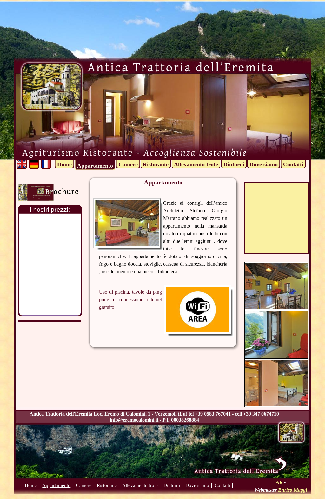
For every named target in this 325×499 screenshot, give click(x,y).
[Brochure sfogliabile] (48, 191)
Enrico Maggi (292, 490)
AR (279, 482)
